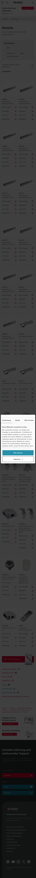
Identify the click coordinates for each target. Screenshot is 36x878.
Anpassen (17, 459)
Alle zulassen (18, 453)
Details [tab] (17, 420)
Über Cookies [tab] (29, 420)
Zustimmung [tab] (6, 420)
